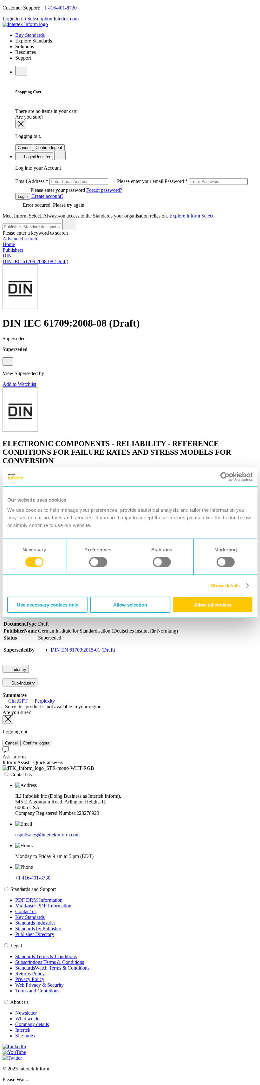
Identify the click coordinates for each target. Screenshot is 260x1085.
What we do (27, 1018)
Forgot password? (104, 190)
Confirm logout (49, 147)
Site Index (25, 1035)
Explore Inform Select (191, 215)
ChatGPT (18, 701)
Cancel (24, 147)
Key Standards (30, 917)
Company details (32, 1024)
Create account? (46, 196)
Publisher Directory (34, 934)
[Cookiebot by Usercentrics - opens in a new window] (225, 477)
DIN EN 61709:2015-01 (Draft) (83, 650)
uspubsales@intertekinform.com (47, 834)
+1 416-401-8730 (59, 7)
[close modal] (20, 124)
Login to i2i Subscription (27, 18)
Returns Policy (30, 973)
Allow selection (130, 604)
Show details (225, 585)
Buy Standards (30, 35)
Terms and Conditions (37, 990)
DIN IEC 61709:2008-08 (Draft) (35, 261)
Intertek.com (66, 18)
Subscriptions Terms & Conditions (49, 962)
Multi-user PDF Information (43, 905)
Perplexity (44, 701)
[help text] (8, 361)
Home (9, 244)
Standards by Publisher (38, 928)
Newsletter (26, 1013)
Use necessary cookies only (47, 604)
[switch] (98, 562)
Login (23, 196)
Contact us (25, 911)
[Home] (25, 24)
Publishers (13, 250)
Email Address (90, 181)
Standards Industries (35, 923)
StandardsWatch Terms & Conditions (52, 968)
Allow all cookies (212, 604)
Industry (18, 669)
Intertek (22, 1030)
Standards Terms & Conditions (46, 956)
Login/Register (36, 156)
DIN (7, 255)
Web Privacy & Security (39, 985)
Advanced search (20, 238)
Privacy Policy (29, 979)
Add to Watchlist (19, 384)
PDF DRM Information (38, 900)
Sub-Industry (22, 683)
